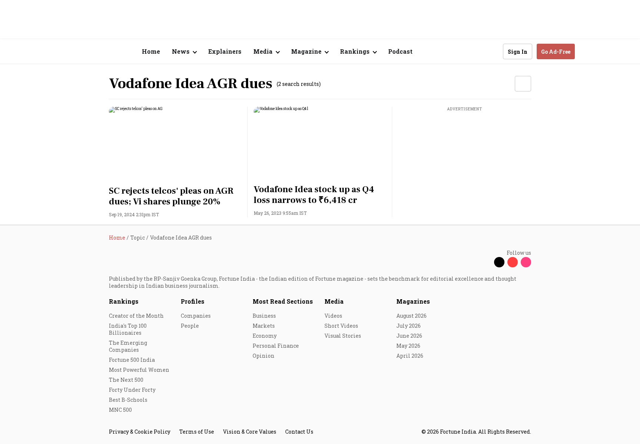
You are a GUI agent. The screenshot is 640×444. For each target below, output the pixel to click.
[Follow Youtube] (512, 262)
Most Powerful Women (139, 369)
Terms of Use (196, 431)
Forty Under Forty (132, 389)
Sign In (517, 51)
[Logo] (105, 51)
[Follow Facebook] (486, 262)
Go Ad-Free (555, 51)
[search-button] (492, 51)
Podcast (400, 51)
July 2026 (408, 325)
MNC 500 (120, 409)
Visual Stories (342, 335)
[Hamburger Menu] (69, 51)
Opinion (263, 355)
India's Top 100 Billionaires (128, 329)
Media (334, 301)
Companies (196, 315)
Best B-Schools (128, 399)
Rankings (124, 301)
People (190, 325)
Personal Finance (276, 345)
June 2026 (409, 335)
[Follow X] (499, 262)
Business (264, 315)
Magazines (413, 301)
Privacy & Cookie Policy (139, 431)
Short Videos (341, 325)
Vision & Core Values (249, 431)
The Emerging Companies (128, 346)
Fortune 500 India (132, 359)
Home (151, 51)
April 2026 (409, 355)
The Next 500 (126, 379)
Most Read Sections (283, 301)
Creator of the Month (136, 315)
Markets (264, 325)
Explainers (224, 51)
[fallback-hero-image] (175, 144)
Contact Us (299, 431)
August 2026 (411, 315)
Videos (333, 315)
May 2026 (408, 345)
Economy (265, 335)
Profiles (192, 301)
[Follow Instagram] (526, 262)
